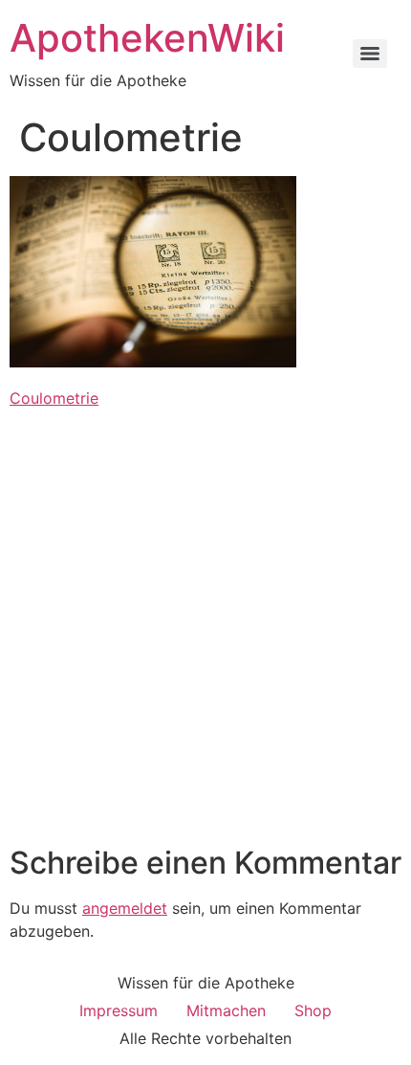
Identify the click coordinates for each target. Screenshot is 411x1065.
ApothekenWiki (147, 37)
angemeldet (124, 908)
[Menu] (370, 53)
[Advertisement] (205, 629)
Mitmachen (226, 1010)
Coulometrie (54, 398)
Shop (313, 1010)
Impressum (118, 1010)
